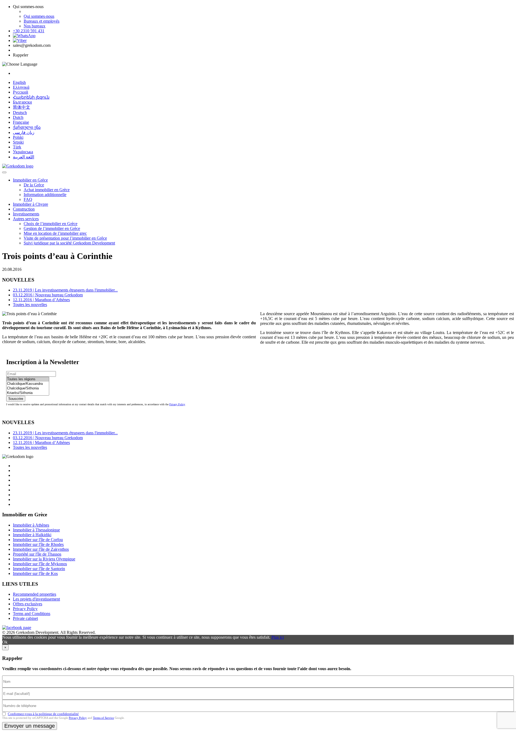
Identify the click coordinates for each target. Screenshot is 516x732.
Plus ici (277, 637)
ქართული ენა (27, 127)
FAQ (28, 199)
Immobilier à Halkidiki (32, 534)
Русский (20, 92)
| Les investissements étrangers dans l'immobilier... (65, 290)
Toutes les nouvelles (30, 304)
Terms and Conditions (31, 613)
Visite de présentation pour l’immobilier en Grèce (65, 238)
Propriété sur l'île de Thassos (37, 554)
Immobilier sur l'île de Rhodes (38, 544)
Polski (18, 137)
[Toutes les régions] (27, 379)
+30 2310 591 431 (28, 31)
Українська (23, 152)
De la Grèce (34, 185)
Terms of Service (103, 717)
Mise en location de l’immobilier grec (55, 233)
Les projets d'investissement (36, 599)
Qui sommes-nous (39, 16)
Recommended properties (34, 594)
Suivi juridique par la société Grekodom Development (69, 243)
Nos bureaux (34, 26)
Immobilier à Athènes (31, 525)
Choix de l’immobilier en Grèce (50, 223)
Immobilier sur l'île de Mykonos (40, 564)
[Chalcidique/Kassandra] (27, 384)
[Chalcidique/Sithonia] (27, 388)
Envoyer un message (29, 726)
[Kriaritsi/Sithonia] (27, 393)
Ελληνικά (21, 87)
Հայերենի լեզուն (31, 97)
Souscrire (15, 399)
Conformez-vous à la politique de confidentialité (43, 714)
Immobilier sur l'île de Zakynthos (41, 549)
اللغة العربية (23, 157)
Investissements (26, 214)
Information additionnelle (45, 194)
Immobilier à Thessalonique (36, 530)
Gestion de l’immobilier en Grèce (52, 228)
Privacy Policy (177, 404)
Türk (17, 147)
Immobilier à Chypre (30, 204)
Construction (24, 209)
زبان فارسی (23, 132)
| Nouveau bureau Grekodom (48, 295)
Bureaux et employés (41, 21)
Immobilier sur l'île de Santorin (39, 568)
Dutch (18, 117)
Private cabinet (25, 618)
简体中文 (21, 107)
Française (21, 122)
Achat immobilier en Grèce (47, 189)
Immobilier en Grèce (30, 180)
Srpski (18, 142)
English (19, 82)
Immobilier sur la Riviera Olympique (44, 559)
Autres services (26, 218)
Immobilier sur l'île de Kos (35, 573)
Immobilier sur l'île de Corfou (38, 539)
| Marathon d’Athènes (41, 299)
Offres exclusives (27, 604)
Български (22, 102)
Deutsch (20, 112)
